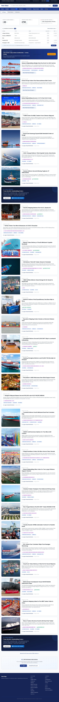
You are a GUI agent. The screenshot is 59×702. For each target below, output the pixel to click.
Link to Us (32, 693)
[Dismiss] (2, 2)
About (46, 677)
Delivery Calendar (34, 687)
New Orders (10, 12)
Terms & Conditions (48, 690)
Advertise (32, 690)
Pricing (32, 689)
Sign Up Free (7, 646)
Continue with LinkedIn (18, 646)
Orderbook (33, 681)
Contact (46, 682)
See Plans (53, 45)
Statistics (32, 682)
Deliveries (17, 12)
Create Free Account (33, 665)
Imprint (46, 686)
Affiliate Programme (34, 692)
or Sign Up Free (36, 126)
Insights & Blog (33, 679)
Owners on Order (34, 685)
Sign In (24, 665)
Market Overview (34, 684)
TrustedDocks (47, 679)
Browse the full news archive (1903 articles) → (29, 653)
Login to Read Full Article (28, 126)
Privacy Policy (47, 688)
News (32, 677)
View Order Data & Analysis (28, 72)
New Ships (4, 5)
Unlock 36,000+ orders (51, 28)
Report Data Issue (48, 681)
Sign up (55, 5)
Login (50, 5)
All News (4, 12)
